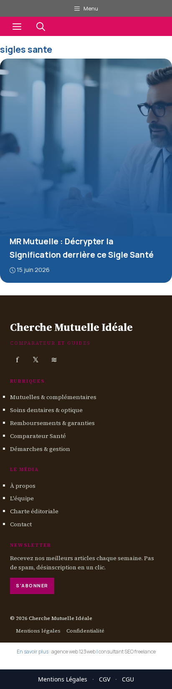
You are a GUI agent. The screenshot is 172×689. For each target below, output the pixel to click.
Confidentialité (85, 630)
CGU (128, 679)
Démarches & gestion (40, 448)
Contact (21, 524)
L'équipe (22, 498)
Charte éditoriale (34, 511)
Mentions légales (38, 630)
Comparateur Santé (38, 435)
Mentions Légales (62, 679)
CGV (104, 679)
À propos (22, 485)
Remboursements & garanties (52, 423)
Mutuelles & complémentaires (53, 397)
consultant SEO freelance (127, 651)
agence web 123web (73, 651)
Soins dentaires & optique (46, 410)
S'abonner (32, 585)
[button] (41, 26)
